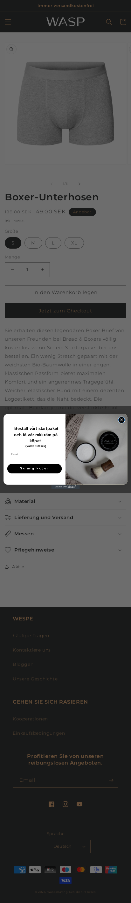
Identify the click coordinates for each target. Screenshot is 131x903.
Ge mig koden (35, 468)
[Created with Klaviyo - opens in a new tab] (65, 487)
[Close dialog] (121, 420)
